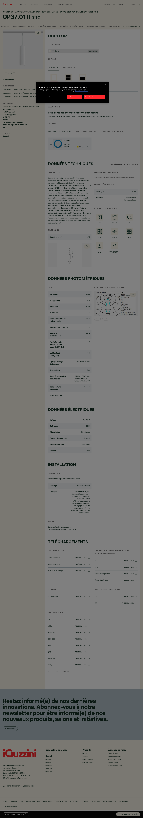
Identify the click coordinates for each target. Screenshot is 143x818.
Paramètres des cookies (49, 97)
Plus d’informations (81, 91)
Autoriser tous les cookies (94, 97)
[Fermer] (105, 84)
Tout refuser (74, 97)
